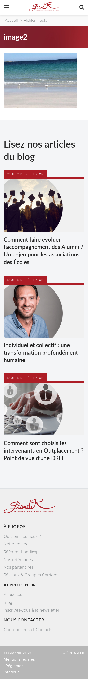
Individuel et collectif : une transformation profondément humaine (41, 352)
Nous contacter (24, 620)
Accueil (11, 20)
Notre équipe (16, 544)
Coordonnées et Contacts (28, 629)
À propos (15, 526)
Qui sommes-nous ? (22, 536)
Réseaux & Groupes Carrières (31, 575)
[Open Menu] (6, 7)
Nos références (18, 559)
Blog (8, 602)
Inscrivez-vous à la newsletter (31, 610)
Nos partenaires (18, 567)
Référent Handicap (21, 551)
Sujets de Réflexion (25, 174)
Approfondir (20, 585)
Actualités (13, 594)
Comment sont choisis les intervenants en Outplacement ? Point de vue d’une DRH (43, 450)
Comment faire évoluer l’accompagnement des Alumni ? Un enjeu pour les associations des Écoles (43, 250)
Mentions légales (19, 659)
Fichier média (35, 20)
